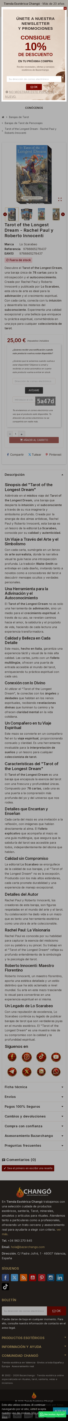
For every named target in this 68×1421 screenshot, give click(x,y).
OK (35, 86)
